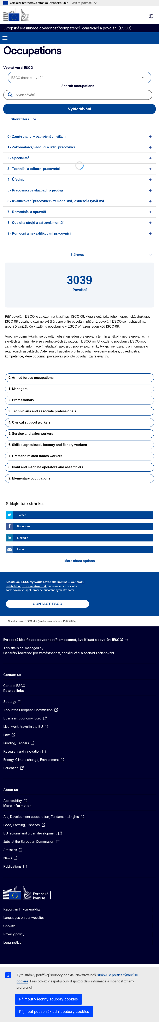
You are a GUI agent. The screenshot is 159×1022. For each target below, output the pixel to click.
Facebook (23, 526)
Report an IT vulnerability (22, 909)
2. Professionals (21, 400)
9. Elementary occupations (29, 478)
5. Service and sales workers (30, 433)
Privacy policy (13, 934)
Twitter (21, 515)
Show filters (20, 119)
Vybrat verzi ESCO (18, 67)
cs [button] (151, 16)
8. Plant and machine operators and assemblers (45, 467)
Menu (5, 38)
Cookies (9, 926)
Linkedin (22, 537)
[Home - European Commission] (16, 14)
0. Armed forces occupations (31, 377)
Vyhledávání (79, 109)
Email (20, 549)
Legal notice (12, 942)
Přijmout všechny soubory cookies (48, 999)
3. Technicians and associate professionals (42, 411)
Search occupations (77, 86)
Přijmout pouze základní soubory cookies (54, 1011)
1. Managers (18, 389)
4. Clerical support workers (29, 422)
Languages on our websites (24, 917)
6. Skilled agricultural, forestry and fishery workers (47, 445)
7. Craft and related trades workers (35, 456)
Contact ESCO (14, 686)
